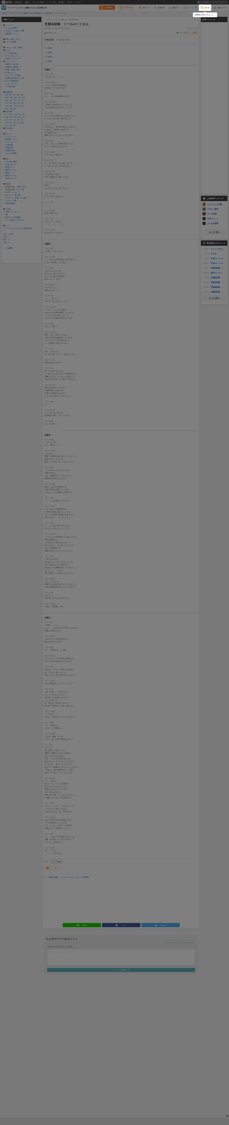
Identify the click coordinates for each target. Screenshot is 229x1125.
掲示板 (207, 8)
